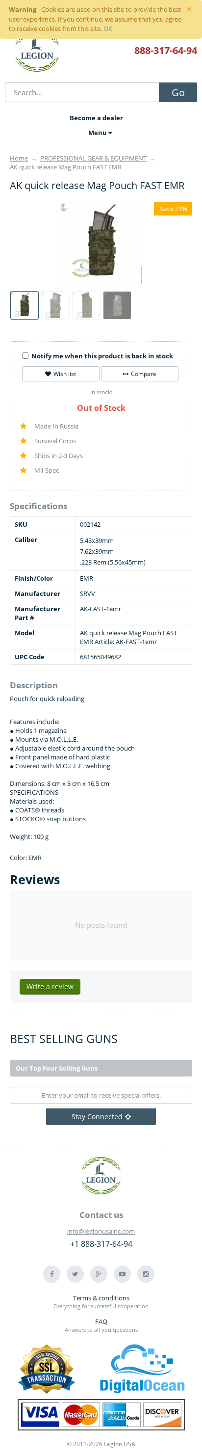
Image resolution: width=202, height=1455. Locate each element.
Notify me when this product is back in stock (102, 355)
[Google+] (98, 1274)
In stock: (101, 392)
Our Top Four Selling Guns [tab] (57, 1068)
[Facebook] (51, 1274)
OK (107, 28)
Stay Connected (97, 1116)
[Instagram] (145, 1274)
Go (178, 92)
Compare (143, 374)
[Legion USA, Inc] (37, 51)
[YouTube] (122, 1274)
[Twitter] (75, 1274)
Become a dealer (96, 117)
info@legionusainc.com (101, 1231)
